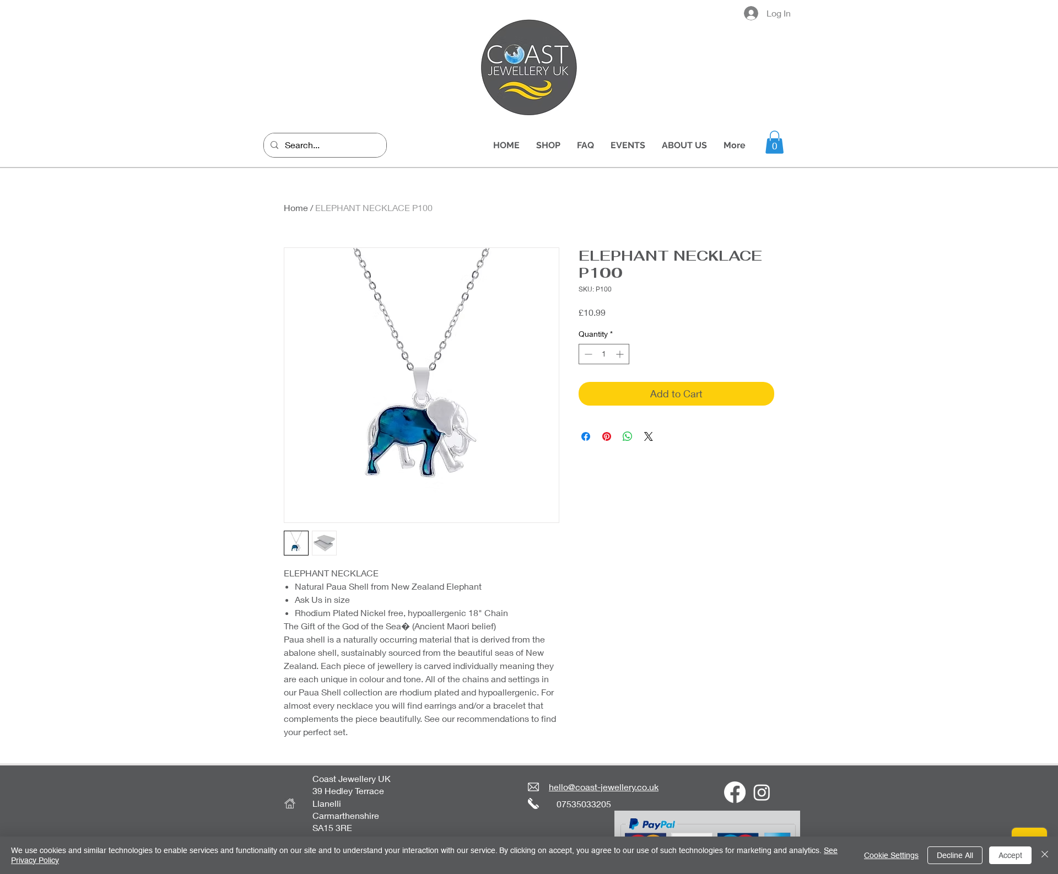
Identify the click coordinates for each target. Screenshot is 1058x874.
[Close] (1044, 855)
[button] (774, 142)
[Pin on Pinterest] (606, 436)
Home (296, 207)
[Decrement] (587, 354)
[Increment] (621, 354)
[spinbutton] (604, 354)
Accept (1010, 855)
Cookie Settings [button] (891, 855)
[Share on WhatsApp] (627, 436)
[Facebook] (735, 792)
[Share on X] (648, 436)
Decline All (955, 855)
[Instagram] (762, 792)
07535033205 (584, 804)
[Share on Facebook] (585, 436)
